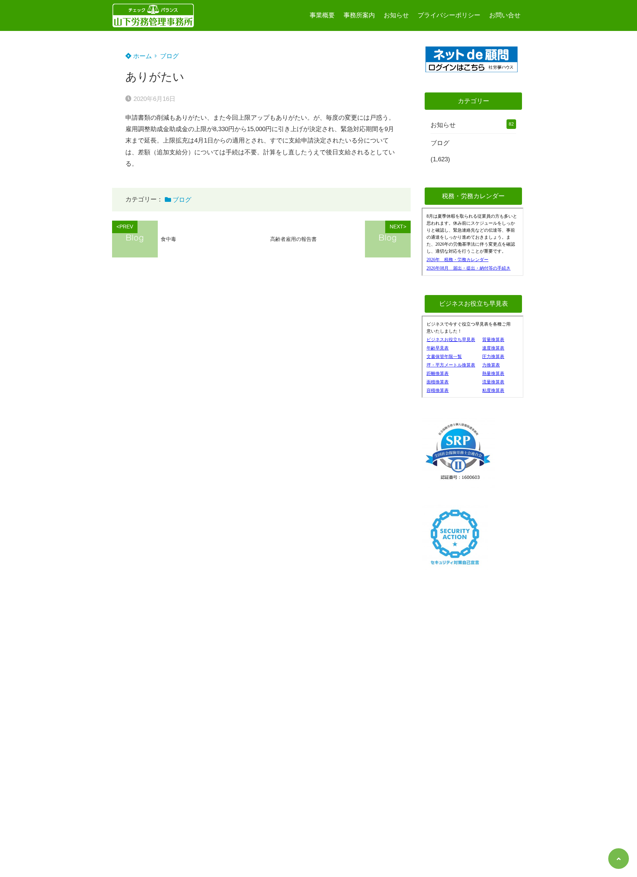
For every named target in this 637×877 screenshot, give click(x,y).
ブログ (169, 56)
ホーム (141, 56)
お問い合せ (505, 15)
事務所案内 (359, 15)
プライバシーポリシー (449, 15)
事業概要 (322, 15)
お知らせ (396, 15)
